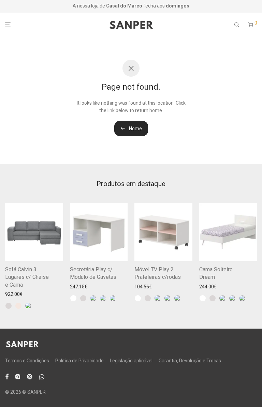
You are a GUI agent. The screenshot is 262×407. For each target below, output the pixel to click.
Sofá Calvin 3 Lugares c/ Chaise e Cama (27, 277)
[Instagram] (18, 376)
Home (135, 128)
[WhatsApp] (41, 376)
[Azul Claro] (103, 298)
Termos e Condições (27, 360)
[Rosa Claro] (113, 298)
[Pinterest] (30, 376)
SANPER (36, 392)
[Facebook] (7, 376)
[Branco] (73, 298)
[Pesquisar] (237, 24)
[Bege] (18, 306)
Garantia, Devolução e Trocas (190, 360)
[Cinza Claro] (8, 306)
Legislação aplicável (131, 360)
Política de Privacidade (79, 360)
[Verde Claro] (93, 298)
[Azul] (28, 306)
